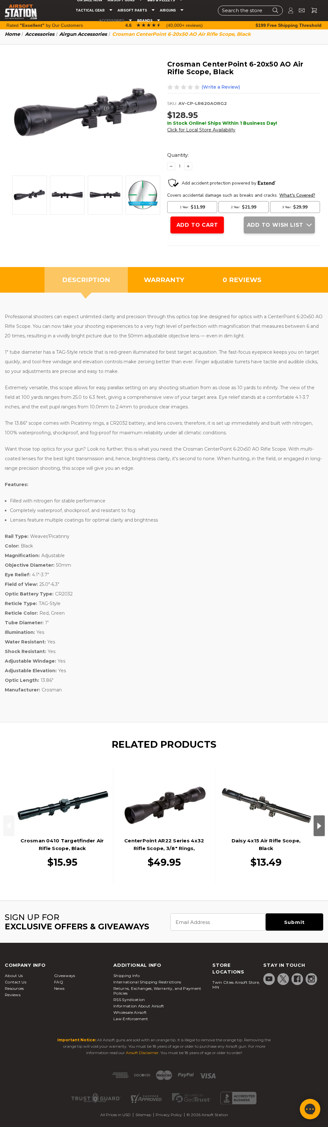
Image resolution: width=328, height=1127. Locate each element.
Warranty (164, 280)
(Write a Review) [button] (220, 87)
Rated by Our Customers (44, 25)
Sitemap (143, 1114)
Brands (145, 21)
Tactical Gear (91, 10)
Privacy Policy (169, 1114)
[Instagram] (311, 979)
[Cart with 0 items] (311, 10)
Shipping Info (126, 975)
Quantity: (178, 155)
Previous (8, 825)
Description (86, 280)
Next (319, 825)
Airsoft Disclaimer (142, 1052)
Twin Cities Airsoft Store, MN (236, 984)
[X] (283, 979)
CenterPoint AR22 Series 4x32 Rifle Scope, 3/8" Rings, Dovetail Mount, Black (164, 848)
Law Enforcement (130, 1018)
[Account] (288, 10)
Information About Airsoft (138, 1006)
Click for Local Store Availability (201, 130)
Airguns (168, 10)
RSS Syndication (129, 999)
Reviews (12, 994)
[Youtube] (269, 979)
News (59, 988)
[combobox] (250, 10)
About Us (14, 975)
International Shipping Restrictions (147, 982)
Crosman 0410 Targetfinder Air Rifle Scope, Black (62, 844)
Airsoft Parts (133, 10)
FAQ (58, 982)
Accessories (112, 21)
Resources (14, 988)
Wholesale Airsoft (130, 1012)
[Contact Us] (299, 10)
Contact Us (15, 982)
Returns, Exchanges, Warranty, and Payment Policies (157, 991)
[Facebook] (297, 979)
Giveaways (64, 975)
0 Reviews (242, 280)
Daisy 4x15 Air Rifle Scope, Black (266, 844)
